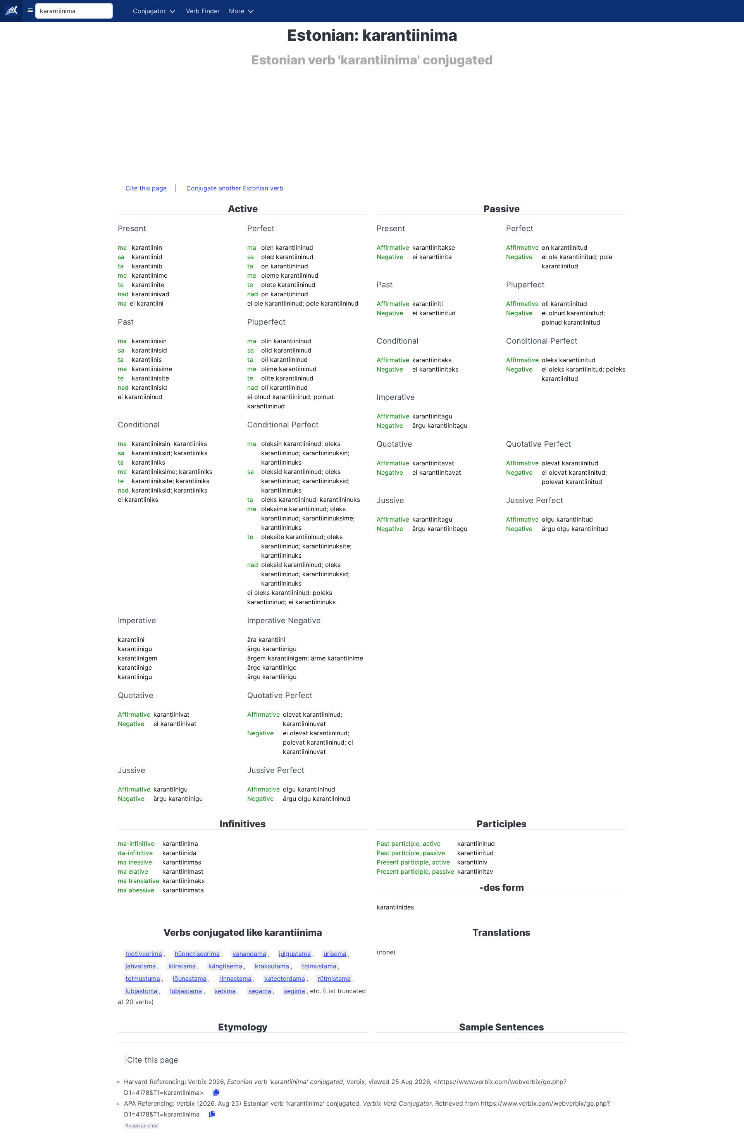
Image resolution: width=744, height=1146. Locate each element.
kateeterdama (284, 978)
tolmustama (319, 966)
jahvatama (141, 966)
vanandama (249, 954)
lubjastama (186, 991)
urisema (335, 954)
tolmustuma (143, 978)
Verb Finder (203, 11)
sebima (225, 991)
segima (294, 991)
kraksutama (272, 966)
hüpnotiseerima (197, 954)
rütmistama (334, 978)
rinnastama (235, 978)
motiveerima (144, 954)
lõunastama (190, 978)
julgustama (295, 954)
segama (259, 991)
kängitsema (225, 966)
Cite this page (146, 188)
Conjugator (149, 11)
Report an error (142, 1126)
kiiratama (182, 966)
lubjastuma (141, 991)
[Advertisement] (350, 121)
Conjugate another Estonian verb (234, 188)
